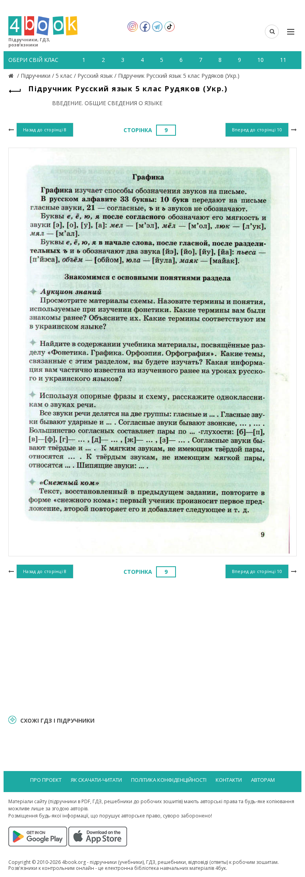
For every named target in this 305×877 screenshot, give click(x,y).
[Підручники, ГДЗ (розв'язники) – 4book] (11, 75)
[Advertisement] (152, 645)
